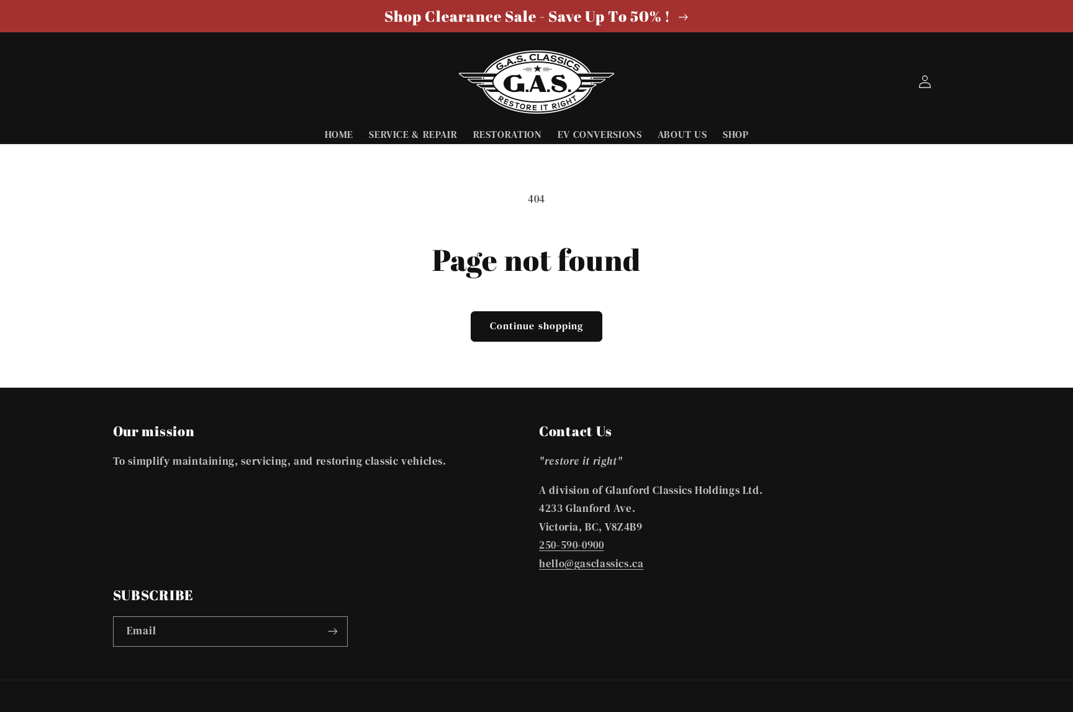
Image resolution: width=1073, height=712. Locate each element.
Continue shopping (536, 325)
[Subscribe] (332, 631)
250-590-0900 (571, 545)
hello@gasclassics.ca (591, 564)
